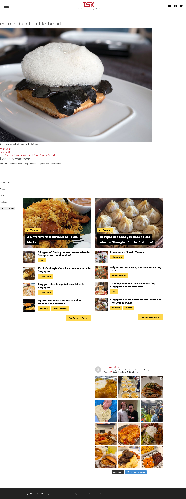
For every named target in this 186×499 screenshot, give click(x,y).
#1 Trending (33, 230)
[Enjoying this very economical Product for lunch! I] (152, 434)
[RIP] (129, 411)
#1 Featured (105, 230)
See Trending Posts (78, 318)
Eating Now (45, 276)
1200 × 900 (5, 149)
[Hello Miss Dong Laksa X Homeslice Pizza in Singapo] (129, 387)
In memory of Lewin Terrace (127, 252)
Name (3, 189)
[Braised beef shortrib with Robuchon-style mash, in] (129, 457)
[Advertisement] (93, 343)
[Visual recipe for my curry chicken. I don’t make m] (106, 387)
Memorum (117, 257)
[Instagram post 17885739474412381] (152, 411)
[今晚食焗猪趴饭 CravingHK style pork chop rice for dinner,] (129, 434)
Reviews (44, 309)
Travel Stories (60, 309)
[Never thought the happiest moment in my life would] (106, 411)
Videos (128, 308)
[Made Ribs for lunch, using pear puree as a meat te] (152, 457)
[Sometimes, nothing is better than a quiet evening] (106, 434)
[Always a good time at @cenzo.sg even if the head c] (152, 387)
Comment (5, 183)
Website (3, 202)
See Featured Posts (150, 317)
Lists (42, 260)
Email (3, 195)
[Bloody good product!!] (106, 457)
